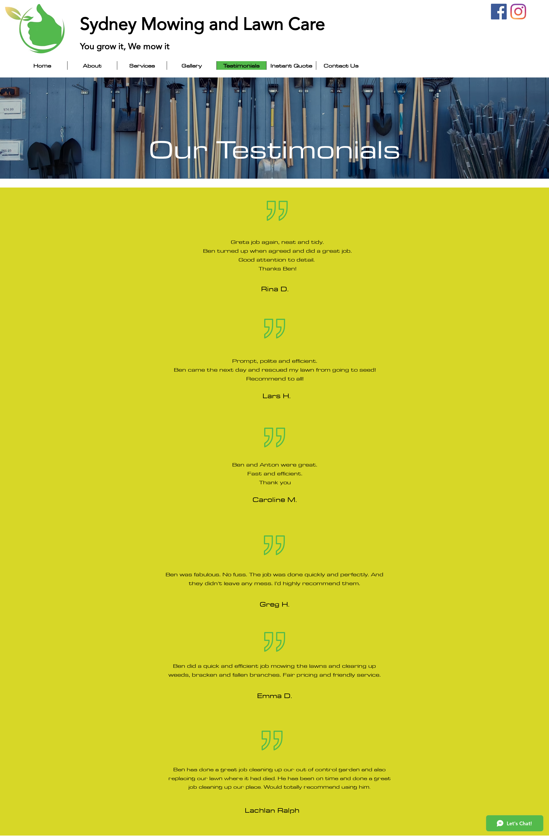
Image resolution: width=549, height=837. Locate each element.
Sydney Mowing (144, 23)
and (226, 23)
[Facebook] (499, 11)
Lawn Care (286, 23)
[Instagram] (518, 11)
